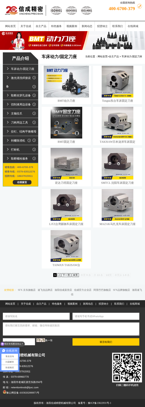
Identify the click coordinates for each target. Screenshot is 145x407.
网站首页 (103, 56)
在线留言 (22, 182)
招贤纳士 (104, 303)
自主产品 (114, 56)
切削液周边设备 (21, 104)
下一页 (66, 275)
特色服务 (57, 303)
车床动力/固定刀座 (22, 68)
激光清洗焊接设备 (18, 82)
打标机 (15, 149)
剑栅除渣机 (18, 140)
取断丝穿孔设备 (21, 95)
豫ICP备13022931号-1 (99, 403)
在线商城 (135, 303)
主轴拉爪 (16, 113)
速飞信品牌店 (45, 290)
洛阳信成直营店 (63, 290)
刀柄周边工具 (19, 122)
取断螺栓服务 (19, 158)
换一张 (49, 340)
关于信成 (26, 303)
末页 (75, 275)
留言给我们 (106, 341)
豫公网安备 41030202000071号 (22, 392)
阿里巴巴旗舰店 (102, 290)
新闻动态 (88, 303)
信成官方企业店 (82, 290)
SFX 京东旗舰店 (27, 290)
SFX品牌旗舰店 (121, 290)
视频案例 (72, 303)
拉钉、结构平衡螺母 (23, 131)
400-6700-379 (122, 8)
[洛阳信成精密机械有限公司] (49, 10)
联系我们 (119, 303)
